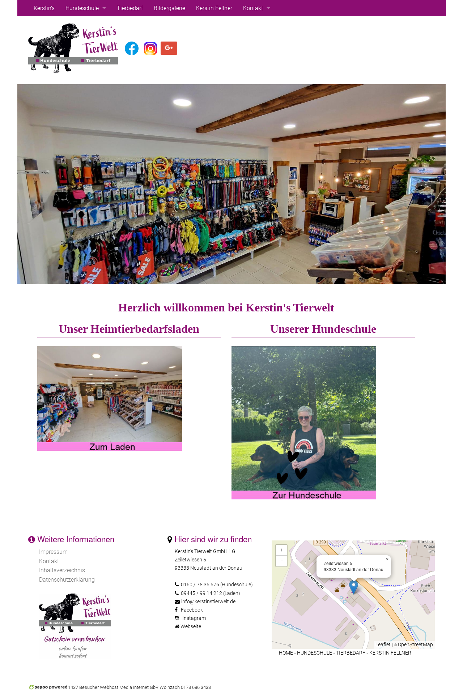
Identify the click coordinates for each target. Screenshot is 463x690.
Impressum (53, 551)
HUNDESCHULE (314, 653)
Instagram (194, 618)
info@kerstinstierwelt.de (208, 602)
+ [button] (281, 550)
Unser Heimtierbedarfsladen (129, 328)
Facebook (192, 610)
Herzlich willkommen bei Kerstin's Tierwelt (226, 307)
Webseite (190, 627)
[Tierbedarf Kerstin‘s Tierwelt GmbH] (109, 394)
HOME (286, 653)
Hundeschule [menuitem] (82, 8)
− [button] (281, 561)
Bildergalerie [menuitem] (169, 8)
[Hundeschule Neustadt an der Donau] (304, 349)
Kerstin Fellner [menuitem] (214, 8)
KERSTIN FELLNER (390, 653)
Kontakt (49, 561)
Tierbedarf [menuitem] (130, 8)
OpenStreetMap (415, 645)
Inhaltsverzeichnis (62, 570)
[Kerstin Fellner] (73, 47)
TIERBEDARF (350, 653)
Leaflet (383, 645)
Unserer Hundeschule (323, 328)
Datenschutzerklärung (67, 579)
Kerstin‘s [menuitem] (44, 8)
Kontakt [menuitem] (253, 8)
